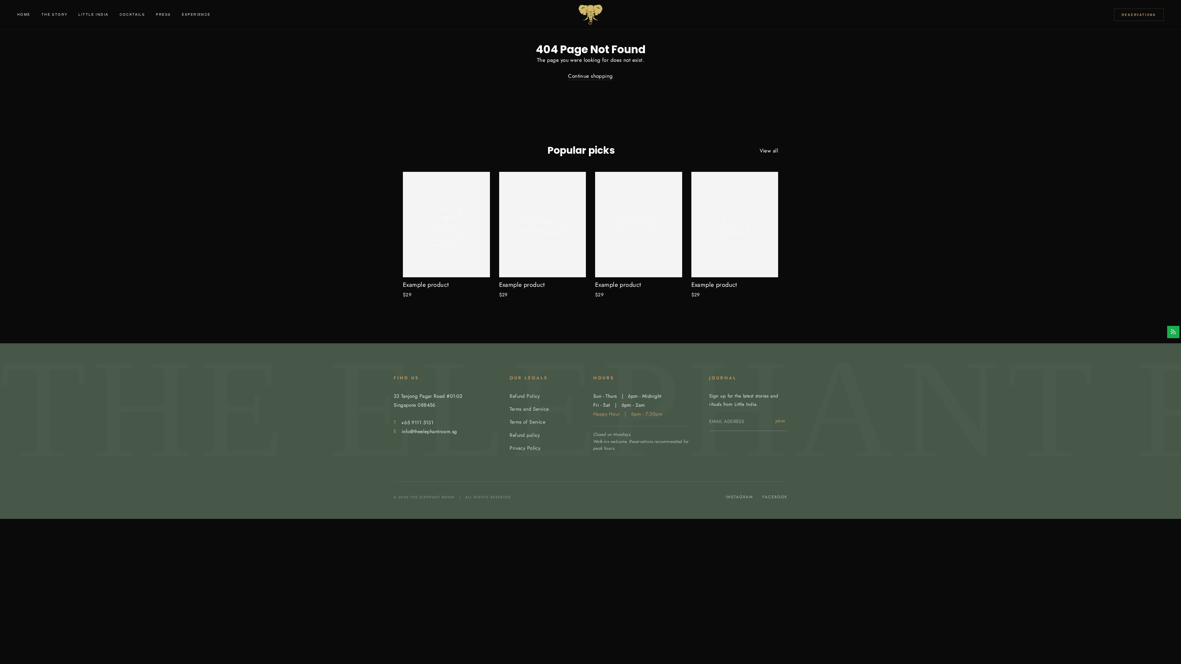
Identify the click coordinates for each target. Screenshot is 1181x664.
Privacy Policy (525, 448)
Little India (93, 14)
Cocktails (132, 14)
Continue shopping (590, 76)
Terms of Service (527, 421)
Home (23, 14)
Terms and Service (529, 409)
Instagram (739, 497)
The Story (55, 14)
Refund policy (525, 435)
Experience (196, 14)
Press (163, 14)
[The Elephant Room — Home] (590, 14)
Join (780, 421)
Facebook (774, 497)
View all (769, 150)
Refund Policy (525, 396)
